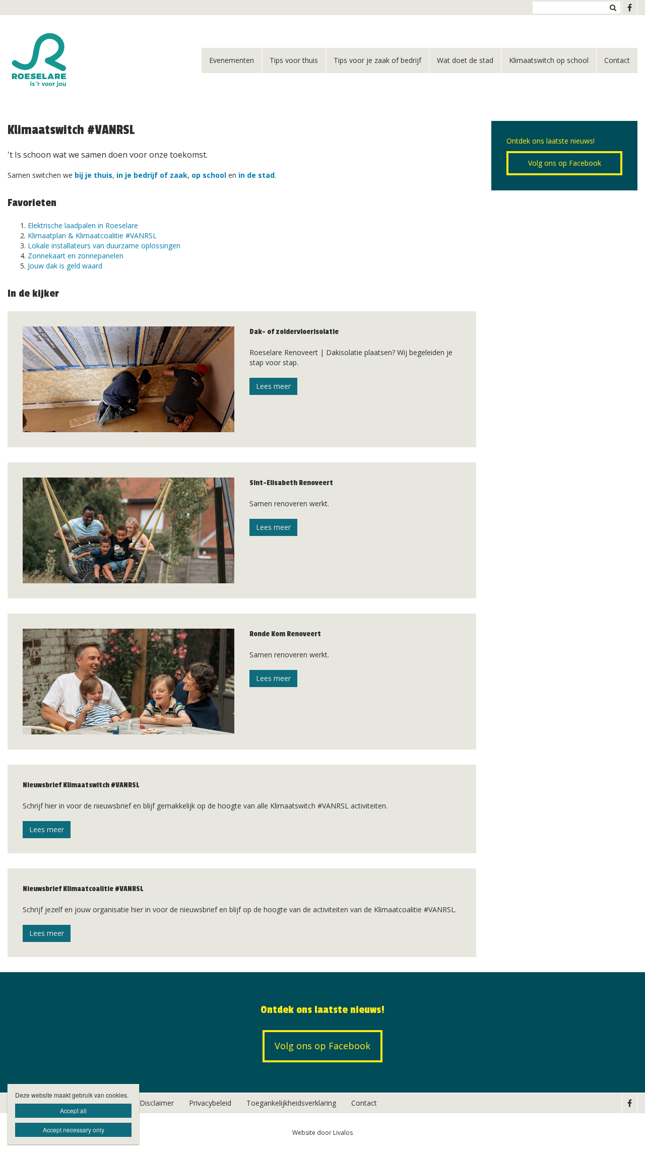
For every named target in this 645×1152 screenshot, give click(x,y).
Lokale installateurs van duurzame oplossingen (104, 245)
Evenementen (231, 60)
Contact (617, 60)
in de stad (256, 175)
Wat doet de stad (465, 60)
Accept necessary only (73, 1129)
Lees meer (273, 386)
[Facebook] (629, 7)
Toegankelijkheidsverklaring (291, 1103)
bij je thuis (93, 175)
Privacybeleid (210, 1103)
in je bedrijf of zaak (151, 175)
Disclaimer (157, 1103)
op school (208, 175)
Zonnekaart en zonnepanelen (75, 255)
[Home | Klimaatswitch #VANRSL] (54, 60)
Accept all (73, 1110)
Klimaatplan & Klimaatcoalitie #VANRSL (92, 235)
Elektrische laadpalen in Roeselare (83, 225)
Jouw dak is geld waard (65, 265)
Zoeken (612, 8)
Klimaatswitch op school (549, 60)
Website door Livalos (322, 1132)
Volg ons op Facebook (564, 163)
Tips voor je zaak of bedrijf (377, 60)
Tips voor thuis (294, 60)
